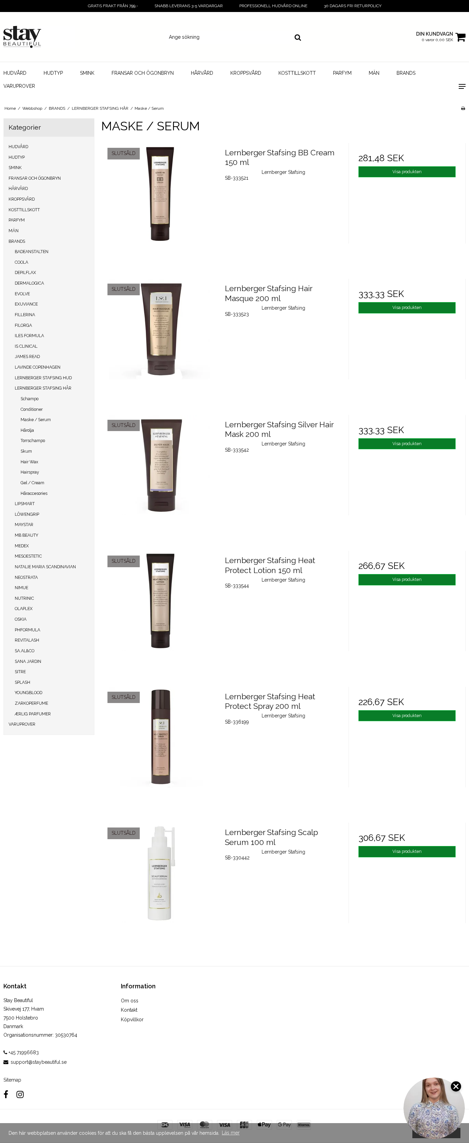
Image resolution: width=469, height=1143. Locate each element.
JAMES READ (27, 356)
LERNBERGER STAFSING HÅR (43, 388)
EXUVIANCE (26, 304)
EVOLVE (22, 293)
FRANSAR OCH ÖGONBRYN (143, 73)
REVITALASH (27, 640)
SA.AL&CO (24, 650)
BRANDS (406, 73)
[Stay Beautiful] (39, 37)
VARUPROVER (19, 86)
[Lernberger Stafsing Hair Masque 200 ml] (159, 337)
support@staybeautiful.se (39, 1062)
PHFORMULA (27, 629)
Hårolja (27, 430)
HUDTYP (53, 73)
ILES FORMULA (29, 335)
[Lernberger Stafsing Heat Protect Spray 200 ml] (159, 745)
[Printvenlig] (463, 108)
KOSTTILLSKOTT (297, 73)
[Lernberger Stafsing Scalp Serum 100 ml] (159, 881)
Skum (26, 451)
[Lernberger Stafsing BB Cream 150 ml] (159, 201)
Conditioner (32, 409)
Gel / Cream (32, 482)
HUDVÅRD (14, 73)
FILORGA (23, 325)
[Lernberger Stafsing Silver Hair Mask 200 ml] (159, 473)
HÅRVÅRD (202, 73)
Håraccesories (34, 493)
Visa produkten (407, 171)
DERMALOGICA (29, 283)
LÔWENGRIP (27, 514)
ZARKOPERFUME (31, 703)
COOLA (21, 262)
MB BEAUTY (26, 535)
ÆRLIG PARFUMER (33, 713)
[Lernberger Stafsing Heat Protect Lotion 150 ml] (159, 609)
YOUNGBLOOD (28, 692)
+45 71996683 (23, 1052)
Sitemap (12, 1080)
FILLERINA (25, 314)
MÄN (374, 73)
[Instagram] (20, 1094)
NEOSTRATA (26, 577)
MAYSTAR (24, 524)
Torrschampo (33, 440)
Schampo (29, 398)
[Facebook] (5, 1094)
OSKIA (20, 619)
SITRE (20, 671)
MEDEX (22, 545)
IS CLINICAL (26, 346)
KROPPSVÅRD (245, 73)
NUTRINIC (24, 598)
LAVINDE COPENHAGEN (37, 367)
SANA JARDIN (28, 661)
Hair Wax (29, 461)
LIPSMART (25, 503)
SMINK (87, 73)
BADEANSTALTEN (31, 251)
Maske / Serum (36, 419)
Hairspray (30, 472)
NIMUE (21, 587)
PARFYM (342, 73)
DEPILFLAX (25, 272)
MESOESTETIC (28, 556)
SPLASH (22, 682)
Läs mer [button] (231, 1132)
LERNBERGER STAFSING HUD (43, 377)
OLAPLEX (24, 608)
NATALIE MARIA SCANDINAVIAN (45, 566)
